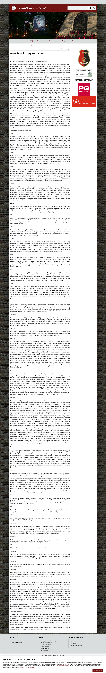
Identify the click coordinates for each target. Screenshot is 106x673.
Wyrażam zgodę (97, 670)
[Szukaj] (90, 8)
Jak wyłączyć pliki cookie (28, 667)
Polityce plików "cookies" (62, 665)
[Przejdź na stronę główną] (11, 41)
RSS (71, 641)
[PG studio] (84, 95)
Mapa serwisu (73, 643)
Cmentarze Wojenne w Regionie (58, 41)
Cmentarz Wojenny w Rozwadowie (34, 41)
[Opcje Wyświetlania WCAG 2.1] (94, 8)
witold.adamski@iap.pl (16, 642)
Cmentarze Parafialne (78, 41)
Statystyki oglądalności (76, 645)
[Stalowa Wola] (84, 67)
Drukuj (64, 49)
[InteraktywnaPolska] (84, 106)
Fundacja (17, 41)
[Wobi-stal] (84, 81)
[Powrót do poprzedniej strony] (68, 49)
